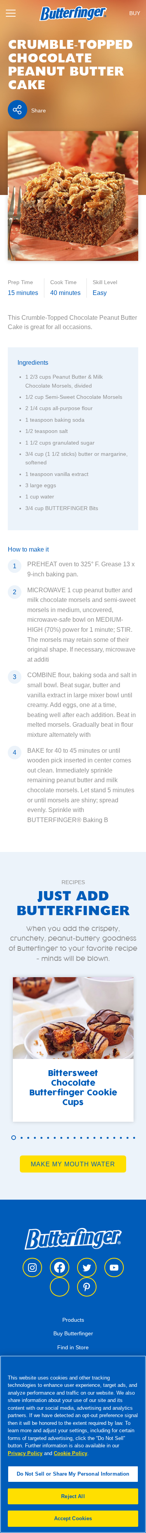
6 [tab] (48, 1138)
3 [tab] (28, 1138)
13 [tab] (94, 1138)
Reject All (72, 1496)
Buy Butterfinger (73, 1333)
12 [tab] (88, 1138)
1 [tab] (13, 1137)
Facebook (59, 1267)
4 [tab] (35, 1138)
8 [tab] (61, 1138)
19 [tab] (134, 1138)
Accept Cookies (73, 1518)
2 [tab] (22, 1138)
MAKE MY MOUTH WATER (73, 1164)
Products (73, 1320)
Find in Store (73, 1347)
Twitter (87, 1267)
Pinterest (87, 1287)
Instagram (32, 1267)
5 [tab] (41, 1138)
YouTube (114, 1267)
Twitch (59, 1287)
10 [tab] (75, 1138)
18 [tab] (127, 1138)
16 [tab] (114, 1138)
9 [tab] (68, 1138)
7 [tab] (55, 1138)
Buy (134, 13)
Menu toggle (11, 13)
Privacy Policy (25, 1453)
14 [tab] (101, 1138)
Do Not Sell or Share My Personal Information (73, 1474)
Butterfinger (73, 1238)
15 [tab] (108, 1138)
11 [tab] (81, 1138)
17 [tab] (121, 1138)
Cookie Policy (70, 1453)
